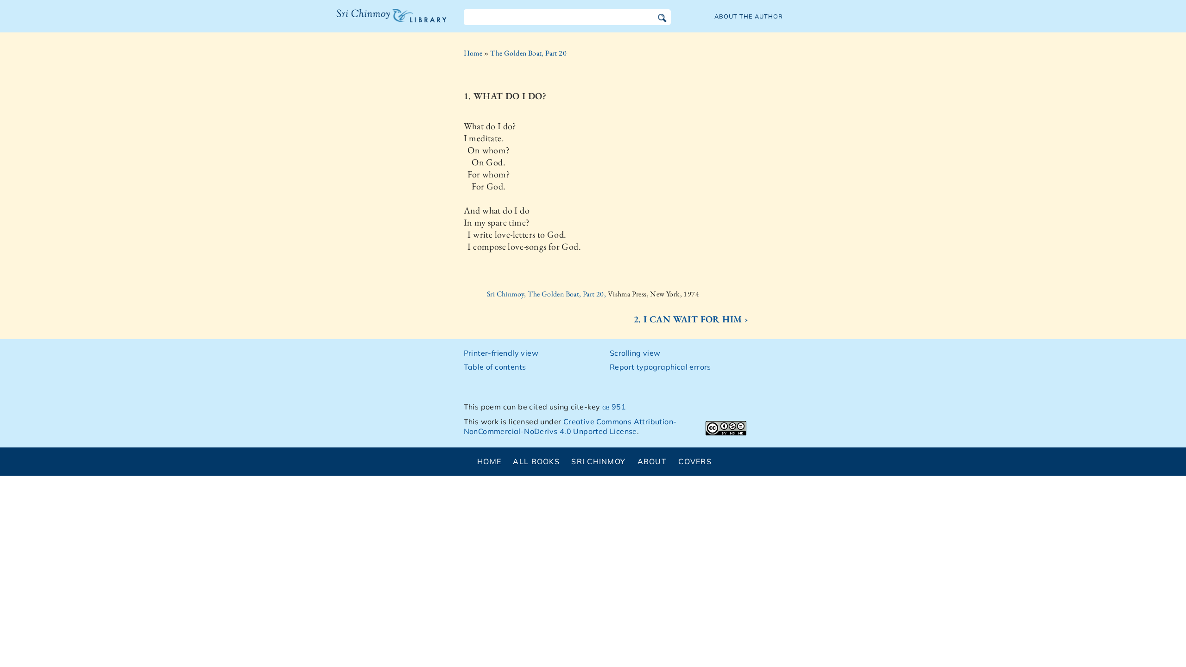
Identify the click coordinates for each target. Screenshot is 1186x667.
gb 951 (614, 406)
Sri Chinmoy (598, 461)
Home (473, 53)
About (652, 461)
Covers (695, 461)
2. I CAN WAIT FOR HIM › (691, 319)
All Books (536, 461)
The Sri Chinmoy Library (372, 21)
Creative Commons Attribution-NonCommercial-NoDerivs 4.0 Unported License (570, 426)
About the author (748, 16)
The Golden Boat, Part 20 (528, 53)
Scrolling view (635, 353)
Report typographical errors (660, 366)
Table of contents (495, 366)
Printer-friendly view (501, 353)
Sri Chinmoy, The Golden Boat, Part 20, (547, 294)
